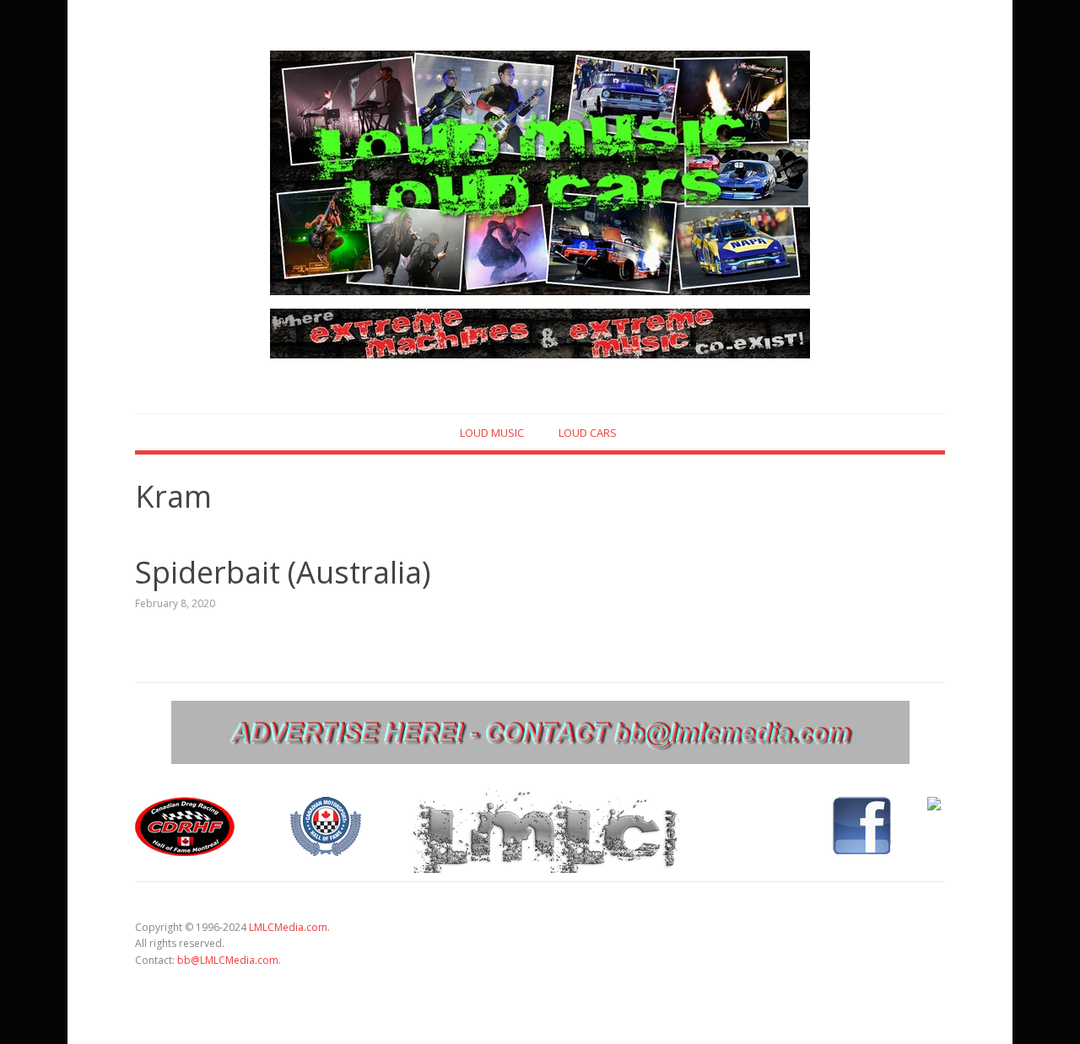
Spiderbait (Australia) (282, 572)
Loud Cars (588, 432)
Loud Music (492, 432)
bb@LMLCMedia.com (227, 960)
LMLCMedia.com (288, 927)
